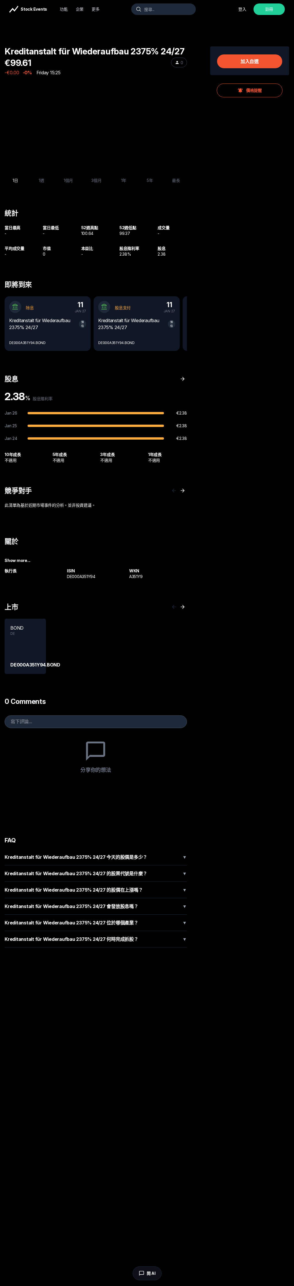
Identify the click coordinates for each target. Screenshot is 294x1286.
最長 (176, 180)
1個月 (68, 180)
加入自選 (250, 61)
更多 (96, 9)
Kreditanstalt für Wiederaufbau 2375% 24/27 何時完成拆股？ (96, 939)
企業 (80, 9)
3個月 (96, 180)
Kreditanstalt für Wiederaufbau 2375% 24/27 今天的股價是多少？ (96, 857)
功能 (64, 9)
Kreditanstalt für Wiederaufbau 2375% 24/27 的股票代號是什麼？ (96, 873)
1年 (124, 180)
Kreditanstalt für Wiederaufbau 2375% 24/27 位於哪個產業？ (96, 923)
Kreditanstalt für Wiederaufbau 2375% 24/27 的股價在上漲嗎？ (96, 890)
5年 (150, 180)
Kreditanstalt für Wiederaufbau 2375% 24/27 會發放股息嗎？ (96, 906)
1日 (15, 180)
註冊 (269, 9)
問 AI (151, 1273)
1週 (41, 180)
